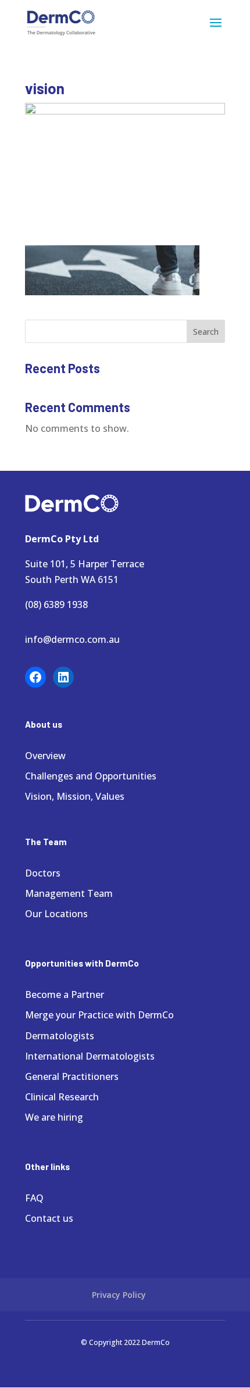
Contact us (49, 1218)
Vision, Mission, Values (74, 796)
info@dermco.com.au (72, 639)
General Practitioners (72, 1076)
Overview (45, 755)
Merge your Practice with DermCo (99, 1014)
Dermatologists (59, 1035)
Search (206, 331)
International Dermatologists (90, 1056)
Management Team (69, 893)
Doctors (42, 873)
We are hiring (54, 1117)
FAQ (34, 1198)
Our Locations (56, 913)
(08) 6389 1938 (56, 604)
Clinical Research (62, 1096)
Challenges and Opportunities (90, 776)
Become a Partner (64, 994)
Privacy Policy (119, 1294)
